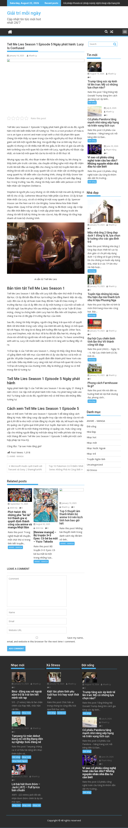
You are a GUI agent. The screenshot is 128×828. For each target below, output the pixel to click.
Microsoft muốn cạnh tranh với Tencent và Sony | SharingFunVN (25, 468)
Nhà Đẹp (92, 271)
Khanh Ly (33, 55)
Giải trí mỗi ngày (24, 13)
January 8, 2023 (21, 776)
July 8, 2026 (111, 108)
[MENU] (125, 31)
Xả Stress (92, 470)
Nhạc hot (91, 437)
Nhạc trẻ (91, 453)
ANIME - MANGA (17, 456)
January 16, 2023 (56, 683)
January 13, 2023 (21, 683)
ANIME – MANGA (96, 420)
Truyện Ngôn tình (96, 459)
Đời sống (92, 102)
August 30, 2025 (43, 524)
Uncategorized (95, 464)
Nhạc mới (92, 442)
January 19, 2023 (69, 503)
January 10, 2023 (21, 728)
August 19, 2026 (97, 73)
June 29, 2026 (112, 146)
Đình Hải (13, 508)
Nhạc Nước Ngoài (96, 448)
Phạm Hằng (111, 149)
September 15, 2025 (19, 504)
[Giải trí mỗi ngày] (10, 31)
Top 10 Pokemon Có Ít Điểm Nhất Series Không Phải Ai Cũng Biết (66, 468)
